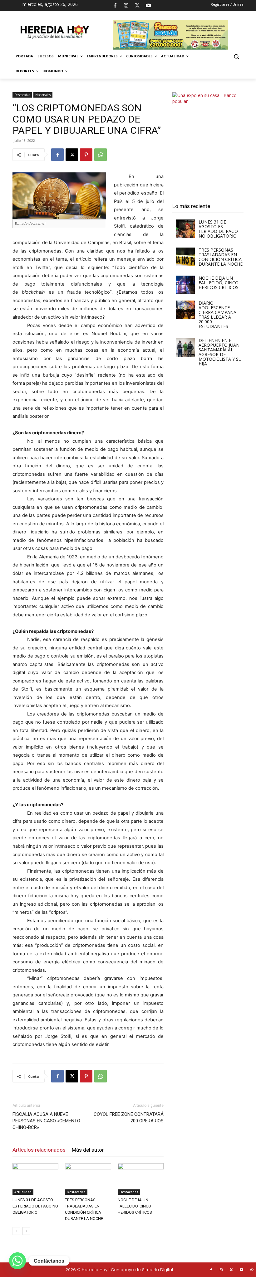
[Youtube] (148, 5)
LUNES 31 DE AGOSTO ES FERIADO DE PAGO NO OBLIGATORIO (35, 1206)
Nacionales (43, 95)
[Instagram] (126, 5)
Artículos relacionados (39, 1150)
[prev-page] (16, 1231)
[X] (137, 5)
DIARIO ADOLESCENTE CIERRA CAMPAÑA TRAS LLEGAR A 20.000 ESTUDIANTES (217, 315)
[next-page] (26, 1231)
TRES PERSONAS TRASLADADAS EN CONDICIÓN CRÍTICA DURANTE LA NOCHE (221, 257)
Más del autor (88, 1150)
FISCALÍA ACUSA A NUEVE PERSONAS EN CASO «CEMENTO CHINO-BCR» (46, 1120)
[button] (236, 56)
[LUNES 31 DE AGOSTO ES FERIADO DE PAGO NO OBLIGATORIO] (35, 1179)
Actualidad (23, 1192)
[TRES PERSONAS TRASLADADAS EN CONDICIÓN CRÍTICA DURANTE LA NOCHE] (88, 1179)
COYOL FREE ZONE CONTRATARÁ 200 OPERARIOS (129, 1117)
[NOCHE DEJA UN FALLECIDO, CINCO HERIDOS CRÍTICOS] (141, 1179)
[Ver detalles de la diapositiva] (208, 142)
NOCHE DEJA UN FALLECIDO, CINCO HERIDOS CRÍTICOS (135, 1206)
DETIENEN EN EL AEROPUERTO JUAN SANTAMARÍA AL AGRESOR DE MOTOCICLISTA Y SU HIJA (220, 352)
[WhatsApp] (100, 154)
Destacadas (22, 95)
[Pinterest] (86, 154)
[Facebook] (115, 5)
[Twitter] (231, 1270)
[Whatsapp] (17, 1260)
